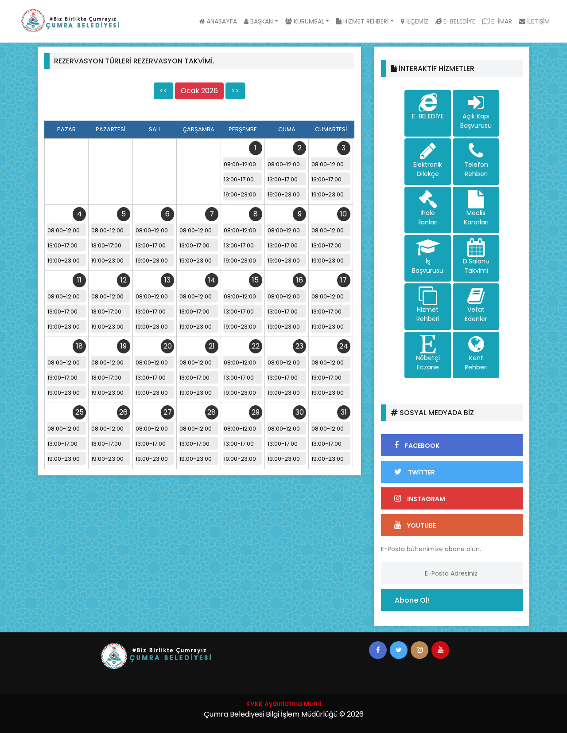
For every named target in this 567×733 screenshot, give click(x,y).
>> (235, 91)
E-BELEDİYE (458, 21)
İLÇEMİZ (416, 21)
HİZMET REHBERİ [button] (365, 21)
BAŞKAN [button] (261, 21)
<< (163, 91)
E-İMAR (500, 21)
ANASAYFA (221, 21)
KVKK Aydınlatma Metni (283, 703)
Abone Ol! (412, 600)
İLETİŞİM (537, 21)
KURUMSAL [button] (308, 21)
